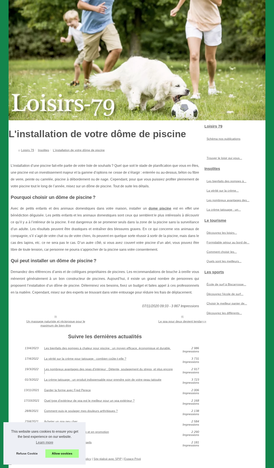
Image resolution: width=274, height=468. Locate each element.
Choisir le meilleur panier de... (227, 303)
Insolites (43, 150)
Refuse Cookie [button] (27, 453)
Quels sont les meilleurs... (224, 261)
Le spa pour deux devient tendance (182, 321)
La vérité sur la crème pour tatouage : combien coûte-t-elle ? (85, 358)
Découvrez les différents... (224, 313)
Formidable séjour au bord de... (228, 242)
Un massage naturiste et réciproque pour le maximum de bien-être (55, 323)
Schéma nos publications (223, 138)
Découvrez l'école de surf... (225, 294)
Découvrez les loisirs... (222, 232)
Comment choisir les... (222, 251)
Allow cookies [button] (62, 453)
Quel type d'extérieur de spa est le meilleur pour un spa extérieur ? (89, 400)
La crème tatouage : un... (224, 209)
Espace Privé (132, 459)
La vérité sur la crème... (223, 190)
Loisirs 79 (27, 150)
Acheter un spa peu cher (60, 421)
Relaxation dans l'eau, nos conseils (68, 442)
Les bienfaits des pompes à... (226, 181)
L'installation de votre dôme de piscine (79, 150)
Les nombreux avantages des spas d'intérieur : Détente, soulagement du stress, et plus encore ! (108, 371)
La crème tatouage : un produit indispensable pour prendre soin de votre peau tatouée (102, 379)
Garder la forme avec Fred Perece (67, 390)
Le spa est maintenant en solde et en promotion (76, 432)
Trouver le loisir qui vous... (224, 158)
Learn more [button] (44, 442)
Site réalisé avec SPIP (108, 459)
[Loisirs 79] (137, 60)
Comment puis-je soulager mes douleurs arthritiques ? (81, 411)
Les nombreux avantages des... (228, 200)
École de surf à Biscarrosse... (226, 284)
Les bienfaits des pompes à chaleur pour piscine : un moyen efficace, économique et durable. (107, 348)
